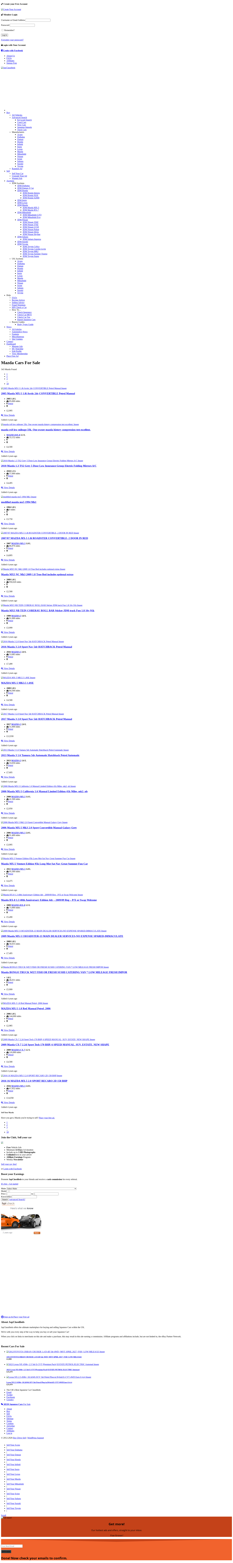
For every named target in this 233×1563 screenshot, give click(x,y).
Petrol (10, 403)
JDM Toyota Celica (31, 246)
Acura (20, 134)
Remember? (9, 30)
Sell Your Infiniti (13, 1464)
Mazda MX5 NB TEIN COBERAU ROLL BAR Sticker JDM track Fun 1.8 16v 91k (47, 610)
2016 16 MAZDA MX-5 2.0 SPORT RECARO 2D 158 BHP (34, 1080)
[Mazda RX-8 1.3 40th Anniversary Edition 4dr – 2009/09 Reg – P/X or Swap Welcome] (42, 895)
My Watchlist (17, 349)
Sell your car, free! (9, 1164)
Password (5, 25)
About (9, 1409)
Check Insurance (24, 312)
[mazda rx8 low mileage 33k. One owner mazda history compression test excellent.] (40, 424)
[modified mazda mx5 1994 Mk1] (18, 497)
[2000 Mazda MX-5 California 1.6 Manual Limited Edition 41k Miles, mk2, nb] (38, 786)
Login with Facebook (12, 1169)
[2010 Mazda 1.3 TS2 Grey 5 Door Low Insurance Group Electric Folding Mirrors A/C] (42, 460)
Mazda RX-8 (13, 435)
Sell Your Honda (13, 1459)
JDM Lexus (22, 203)
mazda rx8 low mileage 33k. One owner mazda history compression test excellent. (46, 429)
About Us (10, 56)
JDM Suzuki (22, 242)
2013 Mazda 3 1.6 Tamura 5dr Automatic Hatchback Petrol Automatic (40, 755)
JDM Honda (22, 190)
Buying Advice (18, 300)
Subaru (20, 161)
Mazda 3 (16, 652)
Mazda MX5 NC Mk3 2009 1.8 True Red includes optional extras (37, 574)
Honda (20, 142)
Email (8, 1392)
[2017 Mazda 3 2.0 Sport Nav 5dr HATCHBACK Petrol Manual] (32, 714)
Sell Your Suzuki (13, 1503)
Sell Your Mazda (13, 1479)
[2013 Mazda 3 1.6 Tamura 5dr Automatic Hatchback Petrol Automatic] (35, 750)
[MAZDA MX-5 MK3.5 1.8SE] (18, 677)
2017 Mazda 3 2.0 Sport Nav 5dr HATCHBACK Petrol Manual (36, 719)
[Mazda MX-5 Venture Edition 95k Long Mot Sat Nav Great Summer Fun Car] (38, 858)
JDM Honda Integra (31, 193)
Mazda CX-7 (18, 1050)
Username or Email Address (13, 20)
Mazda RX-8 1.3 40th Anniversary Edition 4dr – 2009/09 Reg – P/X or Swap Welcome (49, 900)
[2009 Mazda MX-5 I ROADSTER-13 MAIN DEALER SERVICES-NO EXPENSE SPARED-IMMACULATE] (54, 931)
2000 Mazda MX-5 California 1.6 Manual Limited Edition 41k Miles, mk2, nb (44, 791)
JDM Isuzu (22, 200)
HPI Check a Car (19, 307)
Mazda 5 (16, 616)
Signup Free (11, 63)
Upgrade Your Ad (19, 176)
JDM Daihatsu (23, 186)
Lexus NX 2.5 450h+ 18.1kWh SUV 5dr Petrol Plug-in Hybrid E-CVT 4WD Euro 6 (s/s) (39, 1382)
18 (7, 384)
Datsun (20, 139)
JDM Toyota (22, 244)
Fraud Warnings (18, 305)
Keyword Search (24, 120)
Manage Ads (17, 346)
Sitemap (9, 1418)
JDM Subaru (22, 237)
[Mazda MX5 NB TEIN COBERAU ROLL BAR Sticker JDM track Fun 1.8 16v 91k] (41, 605)
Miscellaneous (18, 336)
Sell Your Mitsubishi (15, 1484)
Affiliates (10, 61)
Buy (8, 112)
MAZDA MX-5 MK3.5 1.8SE (17, 682)
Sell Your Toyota (13, 1508)
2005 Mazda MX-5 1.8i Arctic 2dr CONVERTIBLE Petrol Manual (38, 393)
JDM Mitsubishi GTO (32, 215)
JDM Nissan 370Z (30, 224)
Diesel (10, 1055)
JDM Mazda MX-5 (31, 207)
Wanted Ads (17, 178)
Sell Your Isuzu (12, 1469)
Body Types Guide (25, 324)
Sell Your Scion (13, 1494)
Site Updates (17, 339)
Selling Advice (18, 302)
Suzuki (20, 164)
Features (15, 334)
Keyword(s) (6, 1196)
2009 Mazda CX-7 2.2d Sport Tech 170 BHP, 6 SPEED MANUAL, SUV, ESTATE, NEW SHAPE (55, 1044)
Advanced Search (19, 117)
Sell (8, 171)
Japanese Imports (24, 127)
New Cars (21, 125)
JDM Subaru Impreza (32, 239)
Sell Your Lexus (13, 1474)
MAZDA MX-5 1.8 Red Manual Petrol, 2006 (26, 1008)
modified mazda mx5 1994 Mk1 (18, 502)
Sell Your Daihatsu (14, 1450)
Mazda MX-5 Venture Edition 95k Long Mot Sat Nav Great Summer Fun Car (44, 863)
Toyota (20, 166)
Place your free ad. (47, 1118)
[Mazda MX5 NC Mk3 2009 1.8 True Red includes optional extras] (33, 569)
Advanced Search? (17, 1199)
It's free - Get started (9, 1184)
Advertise (10, 1426)
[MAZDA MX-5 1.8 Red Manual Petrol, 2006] (24, 1003)
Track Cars (22, 130)
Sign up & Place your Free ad (16, 1317)
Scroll (3, 1515)
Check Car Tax (23, 317)
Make (3, 1188)
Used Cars (21, 122)
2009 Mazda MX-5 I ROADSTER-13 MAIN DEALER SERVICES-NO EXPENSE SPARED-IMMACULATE (62, 936)
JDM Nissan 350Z (30, 222)
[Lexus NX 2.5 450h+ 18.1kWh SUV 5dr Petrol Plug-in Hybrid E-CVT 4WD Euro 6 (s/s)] (48, 1377)
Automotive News (20, 332)
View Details (9, 415)
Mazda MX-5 (18, 543)
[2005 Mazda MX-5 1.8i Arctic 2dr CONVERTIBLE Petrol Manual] (34, 388)
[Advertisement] (82, 88)
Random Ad (17, 168)
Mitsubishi (21, 154)
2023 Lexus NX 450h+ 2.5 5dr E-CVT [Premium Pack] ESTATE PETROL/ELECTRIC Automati (43, 1370)
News (8, 327)
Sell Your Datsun (13, 1455)
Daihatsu (21, 137)
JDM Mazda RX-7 (31, 210)
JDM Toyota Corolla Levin (34, 249)
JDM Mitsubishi (24, 212)
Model (4, 1191)
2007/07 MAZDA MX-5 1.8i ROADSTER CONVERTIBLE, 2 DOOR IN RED (44, 538)
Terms (9, 1421)
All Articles (17, 329)
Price (3, 1194)
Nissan (20, 156)
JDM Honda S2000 (31, 198)
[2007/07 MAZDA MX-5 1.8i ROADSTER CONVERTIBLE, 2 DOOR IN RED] (40, 533)
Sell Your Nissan (13, 1489)
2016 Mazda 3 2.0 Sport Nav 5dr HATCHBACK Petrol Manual (36, 646)
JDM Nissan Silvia (31, 232)
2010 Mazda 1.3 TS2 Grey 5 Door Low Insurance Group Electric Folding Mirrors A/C (49, 465)
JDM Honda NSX (30, 195)
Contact (9, 341)
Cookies (9, 1423)
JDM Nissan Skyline (31, 234)
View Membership (20, 354)
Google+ (10, 1400)
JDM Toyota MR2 (30, 251)
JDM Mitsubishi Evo (31, 217)
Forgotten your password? (12, 40)
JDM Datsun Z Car (25, 188)
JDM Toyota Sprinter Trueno (35, 254)
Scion (19, 159)
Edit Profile (17, 351)
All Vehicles (17, 115)
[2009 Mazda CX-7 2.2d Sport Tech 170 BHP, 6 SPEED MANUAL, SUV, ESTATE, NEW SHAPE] (48, 1039)
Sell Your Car (17, 173)
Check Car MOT (24, 315)
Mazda (20, 151)
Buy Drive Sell (19, 1438)
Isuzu (19, 147)
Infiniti (20, 144)
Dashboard (11, 344)
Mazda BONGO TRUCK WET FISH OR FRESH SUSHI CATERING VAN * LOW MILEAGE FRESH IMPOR (64, 972)
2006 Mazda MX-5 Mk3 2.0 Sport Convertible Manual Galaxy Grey (39, 827)
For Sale (17, 1404)
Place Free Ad (12, 356)
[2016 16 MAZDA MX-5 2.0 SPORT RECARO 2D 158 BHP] (31, 1075)
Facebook (10, 1397)
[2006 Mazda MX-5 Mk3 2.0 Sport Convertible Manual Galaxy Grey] (34, 822)
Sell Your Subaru (13, 1498)
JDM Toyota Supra (31, 256)
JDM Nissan (22, 220)
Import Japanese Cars (26, 319)
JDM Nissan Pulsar (31, 229)
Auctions (10, 181)
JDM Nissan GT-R (31, 227)
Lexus (20, 149)
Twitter (9, 1395)
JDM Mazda (22, 205)
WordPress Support (35, 1438)
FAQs (9, 58)
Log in (9, 1433)
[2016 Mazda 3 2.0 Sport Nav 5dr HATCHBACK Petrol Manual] (32, 641)
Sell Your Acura (13, 1445)
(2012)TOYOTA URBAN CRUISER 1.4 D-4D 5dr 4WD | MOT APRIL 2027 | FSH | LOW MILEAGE (44, 1357)
